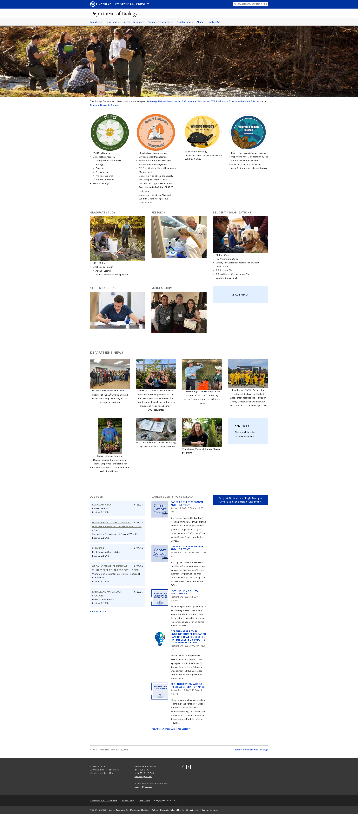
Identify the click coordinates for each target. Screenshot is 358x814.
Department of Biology (114, 13)
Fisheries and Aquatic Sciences (244, 101)
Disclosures (144, 800)
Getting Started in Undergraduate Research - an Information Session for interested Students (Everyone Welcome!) (188, 637)
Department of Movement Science (202, 810)
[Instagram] (182, 767)
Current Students (133, 21)
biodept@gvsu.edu (143, 776)
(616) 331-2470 (142, 770)
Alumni (200, 21)
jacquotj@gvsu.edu (143, 787)
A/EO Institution (103, 800)
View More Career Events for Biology (170, 728)
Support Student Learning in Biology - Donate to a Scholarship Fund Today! (240, 500)
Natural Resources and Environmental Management (184, 101)
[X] (189, 767)
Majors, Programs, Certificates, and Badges (129, 810)
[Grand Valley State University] (119, 5)
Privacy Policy (128, 800)
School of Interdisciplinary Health (168, 810)
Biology (153, 101)
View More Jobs (98, 611)
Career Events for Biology (172, 496)
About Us (95, 21)
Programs (112, 21)
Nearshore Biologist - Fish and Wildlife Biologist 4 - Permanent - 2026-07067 (116, 526)
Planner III (98, 548)
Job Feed (96, 496)
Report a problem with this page (251, 749)
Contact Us (214, 21)
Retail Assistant (102, 504)
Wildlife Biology (219, 101)
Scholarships (184, 21)
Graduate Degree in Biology (104, 105)
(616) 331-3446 (142, 773)
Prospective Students (159, 21)
